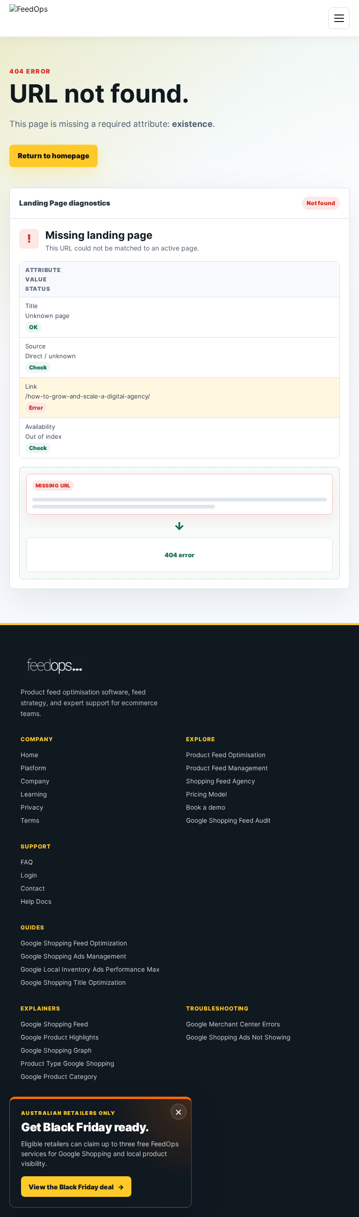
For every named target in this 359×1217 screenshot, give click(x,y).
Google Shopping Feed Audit (228, 820)
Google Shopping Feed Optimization (74, 943)
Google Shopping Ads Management (73, 956)
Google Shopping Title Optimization (73, 982)
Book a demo (205, 807)
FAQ (27, 862)
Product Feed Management (227, 768)
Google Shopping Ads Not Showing (238, 1037)
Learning (34, 794)
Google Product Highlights (60, 1037)
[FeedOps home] (47, 18)
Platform (33, 768)
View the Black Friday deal (76, 1187)
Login (29, 875)
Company (35, 781)
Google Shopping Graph (56, 1050)
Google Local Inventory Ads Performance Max (90, 969)
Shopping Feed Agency (220, 781)
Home (29, 755)
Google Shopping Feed (54, 1024)
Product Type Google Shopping (67, 1063)
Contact (33, 888)
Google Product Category (59, 1076)
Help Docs (36, 901)
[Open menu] (339, 18)
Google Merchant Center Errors (233, 1024)
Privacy (32, 807)
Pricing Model (206, 794)
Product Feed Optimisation (226, 755)
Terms (30, 820)
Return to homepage (53, 155)
